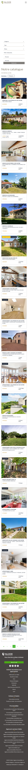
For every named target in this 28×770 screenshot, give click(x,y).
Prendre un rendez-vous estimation (14, 701)
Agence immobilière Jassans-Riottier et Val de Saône (14, 742)
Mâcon (14, 689)
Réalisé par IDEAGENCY (12, 764)
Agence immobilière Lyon (14, 747)
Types (4, 43)
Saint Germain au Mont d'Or (14, 687)
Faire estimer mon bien (14, 699)
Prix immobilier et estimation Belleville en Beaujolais (14, 715)
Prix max (5, 58)
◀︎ (3, 646)
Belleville (14, 685)
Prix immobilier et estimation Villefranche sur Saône (14, 709)
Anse (14, 678)
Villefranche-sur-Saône (14, 674)
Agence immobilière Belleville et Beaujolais (14, 740)
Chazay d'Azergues (14, 681)
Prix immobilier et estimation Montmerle (14, 720)
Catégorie (6, 39)
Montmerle (14, 683)
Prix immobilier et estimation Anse (14, 712)
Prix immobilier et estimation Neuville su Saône (14, 724)
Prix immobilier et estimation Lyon (14, 718)
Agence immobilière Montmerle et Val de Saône (14, 734)
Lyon (14, 691)
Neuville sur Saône (14, 676)
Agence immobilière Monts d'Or (14, 749)
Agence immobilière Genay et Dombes (14, 745)
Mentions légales (9, 762)
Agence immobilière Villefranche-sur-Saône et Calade (14, 737)
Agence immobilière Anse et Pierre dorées (14, 732)
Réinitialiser (4, 76)
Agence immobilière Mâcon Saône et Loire (14, 751)
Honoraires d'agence (19, 762)
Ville (4, 50)
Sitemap (21, 764)
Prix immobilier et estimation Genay (14, 722)
